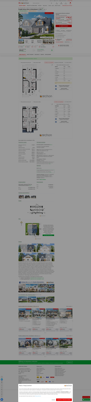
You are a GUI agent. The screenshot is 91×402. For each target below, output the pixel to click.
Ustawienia (53, 399)
